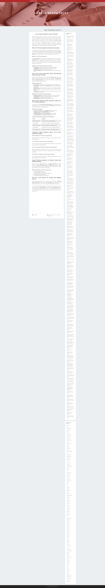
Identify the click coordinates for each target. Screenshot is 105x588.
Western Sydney (69, 472)
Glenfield (68, 552)
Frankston (68, 537)
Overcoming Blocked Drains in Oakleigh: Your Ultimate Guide (70, 283)
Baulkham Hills (69, 518)
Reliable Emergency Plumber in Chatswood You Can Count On (70, 227)
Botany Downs (69, 443)
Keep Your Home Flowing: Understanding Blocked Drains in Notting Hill (70, 306)
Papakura (68, 555)
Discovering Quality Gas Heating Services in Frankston (70, 274)
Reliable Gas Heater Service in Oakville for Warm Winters (70, 159)
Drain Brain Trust (33, 1)
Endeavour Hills (69, 480)
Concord (68, 568)
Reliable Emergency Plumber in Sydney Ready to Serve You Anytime (70, 89)
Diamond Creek (69, 578)
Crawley (68, 482)
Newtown (68, 503)
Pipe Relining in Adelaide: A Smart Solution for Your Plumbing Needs (70, 290)
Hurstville (68, 467)
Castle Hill (68, 558)
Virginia (68, 573)
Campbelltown (69, 428)
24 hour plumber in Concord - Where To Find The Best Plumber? (70, 372)
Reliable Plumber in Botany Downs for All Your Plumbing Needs (70, 59)
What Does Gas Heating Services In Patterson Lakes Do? (70, 332)
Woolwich (68, 487)
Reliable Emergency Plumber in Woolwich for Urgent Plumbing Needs (70, 151)
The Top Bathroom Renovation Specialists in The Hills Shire (70, 133)
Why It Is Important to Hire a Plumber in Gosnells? (70, 413)
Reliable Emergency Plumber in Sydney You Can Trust (70, 111)
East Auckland (69, 454)
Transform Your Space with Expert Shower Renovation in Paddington (70, 78)
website (36, 191)
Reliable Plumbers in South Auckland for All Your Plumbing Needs (70, 143)
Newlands (68, 513)
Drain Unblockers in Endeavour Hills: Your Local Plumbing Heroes (70, 270)
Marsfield (68, 529)
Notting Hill (68, 549)
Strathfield (68, 501)
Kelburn (68, 524)
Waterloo (68, 449)
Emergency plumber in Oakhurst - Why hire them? (70, 321)
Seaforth (68, 441)
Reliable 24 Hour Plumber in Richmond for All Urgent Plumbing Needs (70, 219)
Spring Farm (68, 430)
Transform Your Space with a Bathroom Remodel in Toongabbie (70, 192)
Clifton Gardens (69, 550)
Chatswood (68, 521)
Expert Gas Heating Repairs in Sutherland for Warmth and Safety (70, 123)
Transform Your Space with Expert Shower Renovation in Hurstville (70, 108)
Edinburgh (68, 514)
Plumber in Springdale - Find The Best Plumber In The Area (70, 416)
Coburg (68, 469)
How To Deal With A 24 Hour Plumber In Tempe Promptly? (70, 361)
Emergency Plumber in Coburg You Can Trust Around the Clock (70, 115)
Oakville (68, 492)
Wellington (68, 511)
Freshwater (68, 545)
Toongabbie (68, 508)
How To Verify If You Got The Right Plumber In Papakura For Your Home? (70, 325)
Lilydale (68, 563)
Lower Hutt (68, 448)
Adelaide (68, 542)
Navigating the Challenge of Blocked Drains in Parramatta (70, 262)
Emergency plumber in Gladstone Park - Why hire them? (70, 400)
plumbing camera (51, 214)
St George (68, 425)
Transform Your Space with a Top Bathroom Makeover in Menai (70, 70)
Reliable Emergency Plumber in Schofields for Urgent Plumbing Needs (70, 52)
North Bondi (68, 462)
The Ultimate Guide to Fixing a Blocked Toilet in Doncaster (70, 130)
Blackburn (68, 526)
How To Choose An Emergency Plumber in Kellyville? (70, 328)
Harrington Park (69, 575)
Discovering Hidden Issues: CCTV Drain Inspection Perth (70, 280)
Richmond (68, 519)
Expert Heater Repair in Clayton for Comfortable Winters (70, 256)
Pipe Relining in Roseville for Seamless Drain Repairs (70, 175)
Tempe (68, 565)
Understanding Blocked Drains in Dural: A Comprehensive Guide (70, 303)
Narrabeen (68, 493)
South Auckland (69, 435)
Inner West (68, 500)
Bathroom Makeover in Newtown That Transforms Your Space (70, 186)
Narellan (68, 505)
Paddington (68, 457)
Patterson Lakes (69, 557)
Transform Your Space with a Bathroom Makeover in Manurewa (70, 81)
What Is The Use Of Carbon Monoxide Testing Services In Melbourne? (70, 342)
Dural (67, 547)
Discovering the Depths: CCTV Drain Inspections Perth (70, 287)
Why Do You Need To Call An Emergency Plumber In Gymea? (70, 368)
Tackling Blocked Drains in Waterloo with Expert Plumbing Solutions (70, 66)
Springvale (68, 581)
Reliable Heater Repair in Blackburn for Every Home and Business (70, 238)
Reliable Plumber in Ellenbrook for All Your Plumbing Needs (70, 242)
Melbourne (68, 475)
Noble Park (68, 534)
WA (67, 485)
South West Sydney (69, 451)
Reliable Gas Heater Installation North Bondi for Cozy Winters (70, 96)
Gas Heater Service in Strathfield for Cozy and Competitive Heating (70, 182)
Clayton (68, 532)
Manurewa (68, 436)
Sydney (34, 214)
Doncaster (68, 477)
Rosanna (68, 531)
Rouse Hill (68, 498)
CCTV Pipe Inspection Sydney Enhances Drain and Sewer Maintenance (70, 93)
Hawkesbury (68, 490)
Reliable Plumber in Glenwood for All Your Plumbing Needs (70, 45)
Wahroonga (68, 459)
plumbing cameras (50, 215)
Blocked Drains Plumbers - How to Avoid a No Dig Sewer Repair (70, 384)
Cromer (68, 539)
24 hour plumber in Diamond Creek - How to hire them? (70, 403)
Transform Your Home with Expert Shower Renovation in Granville (70, 230)
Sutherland (68, 474)
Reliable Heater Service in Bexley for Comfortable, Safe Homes (70, 37)
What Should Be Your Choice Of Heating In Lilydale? (70, 353)
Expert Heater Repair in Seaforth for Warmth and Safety (70, 56)
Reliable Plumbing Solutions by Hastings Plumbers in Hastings (70, 63)
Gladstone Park (69, 576)
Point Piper (68, 562)
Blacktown (68, 464)
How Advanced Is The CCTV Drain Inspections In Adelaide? (70, 409)
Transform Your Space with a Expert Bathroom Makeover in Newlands (70, 202)
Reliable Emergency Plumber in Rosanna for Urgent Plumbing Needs (70, 253)
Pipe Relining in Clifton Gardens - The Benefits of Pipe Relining (70, 314)
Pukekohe (68, 488)
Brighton (68, 560)
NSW (36, 214)
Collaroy (68, 571)
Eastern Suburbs (69, 456)
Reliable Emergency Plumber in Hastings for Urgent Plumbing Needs (70, 126)
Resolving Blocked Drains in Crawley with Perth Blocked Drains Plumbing (70, 139)
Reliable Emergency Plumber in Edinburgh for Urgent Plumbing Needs (70, 206)
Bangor (68, 570)
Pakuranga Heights (69, 495)
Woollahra (68, 544)
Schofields (68, 438)
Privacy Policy (55, 586)
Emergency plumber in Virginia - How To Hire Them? (70, 392)
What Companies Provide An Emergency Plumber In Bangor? (70, 375)
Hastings (68, 446)
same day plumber (57, 214)
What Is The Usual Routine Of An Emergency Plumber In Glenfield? (70, 318)
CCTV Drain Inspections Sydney (46, 34)
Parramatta (68, 506)
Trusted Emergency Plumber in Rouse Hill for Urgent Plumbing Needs (70, 179)
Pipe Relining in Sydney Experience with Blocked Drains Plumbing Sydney (70, 104)
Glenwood (68, 433)
